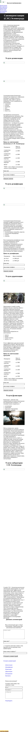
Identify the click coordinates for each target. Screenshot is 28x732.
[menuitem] (4, 5)
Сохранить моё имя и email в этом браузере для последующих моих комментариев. (13, 647)
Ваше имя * (6, 641)
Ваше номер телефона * (9, 651)
